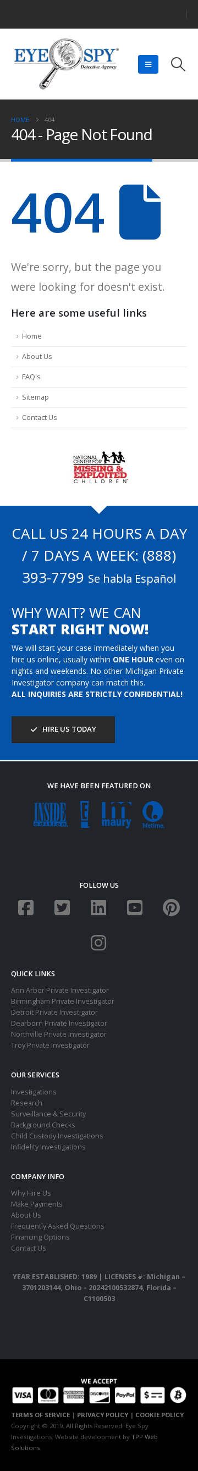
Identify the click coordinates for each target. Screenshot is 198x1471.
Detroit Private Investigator (54, 1012)
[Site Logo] (66, 64)
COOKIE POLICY (159, 1415)
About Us (37, 356)
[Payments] (99, 1390)
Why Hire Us (31, 1193)
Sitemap (35, 397)
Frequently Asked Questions (58, 1226)
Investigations (34, 1092)
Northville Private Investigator (59, 1034)
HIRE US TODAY (68, 729)
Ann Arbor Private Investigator (60, 990)
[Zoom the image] (99, 455)
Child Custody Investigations (57, 1136)
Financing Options (40, 1237)
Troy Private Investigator (50, 1045)
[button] (148, 64)
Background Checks (43, 1125)
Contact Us (39, 417)
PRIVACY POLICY (102, 1415)
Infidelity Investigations (48, 1147)
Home (32, 336)
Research (26, 1103)
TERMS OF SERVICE (40, 1415)
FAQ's (31, 376)
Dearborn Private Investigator (59, 1023)
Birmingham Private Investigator (62, 1001)
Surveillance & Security (48, 1114)
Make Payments (37, 1204)
